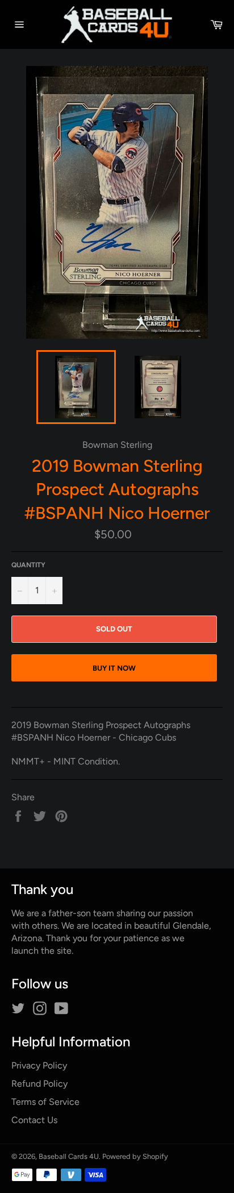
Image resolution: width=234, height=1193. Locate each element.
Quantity (28, 565)
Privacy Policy (39, 1065)
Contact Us (34, 1120)
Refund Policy (39, 1083)
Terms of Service (45, 1101)
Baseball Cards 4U (69, 1156)
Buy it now (114, 668)
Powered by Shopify (135, 1156)
